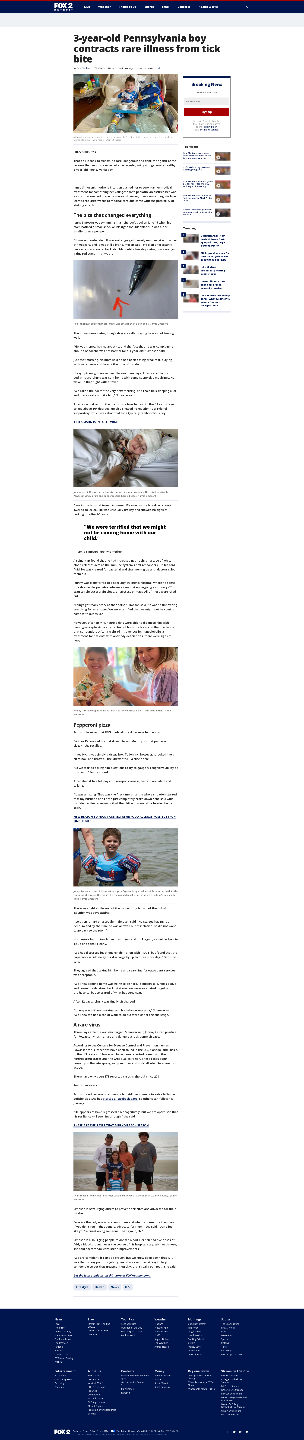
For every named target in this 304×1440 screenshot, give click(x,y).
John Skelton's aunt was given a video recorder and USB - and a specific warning (198, 184)
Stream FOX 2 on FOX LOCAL (99, 1325)
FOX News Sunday (63, 1358)
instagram (240, 1432)
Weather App (161, 1327)
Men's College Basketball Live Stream (234, 1399)
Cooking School (196, 1339)
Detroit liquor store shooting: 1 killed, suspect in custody (213, 284)
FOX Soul (92, 1334)
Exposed (125, 1392)
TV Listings (60, 1383)
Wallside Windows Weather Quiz (135, 1377)
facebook (228, 1432)
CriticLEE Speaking (63, 1379)
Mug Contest (194, 1331)
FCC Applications (96, 1402)
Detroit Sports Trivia (131, 1331)
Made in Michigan (63, 1335)
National (58, 1346)
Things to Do (61, 1354)
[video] (223, 156)
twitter (234, 1432)
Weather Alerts (162, 1331)
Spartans (225, 1339)
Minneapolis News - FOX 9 (201, 1388)
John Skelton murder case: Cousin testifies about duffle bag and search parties (197, 155)
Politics (58, 1361)
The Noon (193, 1327)
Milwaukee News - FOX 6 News (201, 1384)
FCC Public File (95, 1398)
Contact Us (93, 1379)
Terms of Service (209, 129)
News (115, 1287)
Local (57, 1323)
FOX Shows (60, 1375)
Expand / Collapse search (248, 6)
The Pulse (59, 1327)
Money (159, 1371)
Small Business (162, 1386)
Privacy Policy (210, 126)
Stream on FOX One (235, 1371)
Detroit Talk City (62, 1331)
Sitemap (92, 1413)
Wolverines (226, 1335)
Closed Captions (96, 1405)
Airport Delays (162, 1339)
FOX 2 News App (96, 1386)
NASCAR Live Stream (232, 1389)
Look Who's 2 (128, 1335)
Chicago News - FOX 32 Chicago (200, 1377)
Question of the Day (131, 1327)
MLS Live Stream (230, 1414)
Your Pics (127, 1319)
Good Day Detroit (197, 1323)
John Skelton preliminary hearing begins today (213, 270)
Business (59, 1350)
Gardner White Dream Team (132, 1384)
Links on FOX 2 (195, 1354)
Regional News (198, 1371)
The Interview (61, 1342)
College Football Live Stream (232, 1381)
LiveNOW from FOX (98, 1330)
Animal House (162, 1346)
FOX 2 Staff (93, 1375)
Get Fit (191, 1342)
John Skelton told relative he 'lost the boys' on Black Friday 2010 (197, 198)
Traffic (158, 1335)
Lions (224, 1331)
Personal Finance (163, 1375)
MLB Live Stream (230, 1386)
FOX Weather (99, 68)
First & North (228, 1327)
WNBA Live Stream (231, 1410)
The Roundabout (63, 1339)
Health (99, 1287)
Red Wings (226, 1350)
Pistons (225, 1342)
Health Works (195, 1335)
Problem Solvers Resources (102, 1409)
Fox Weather (161, 1342)
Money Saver (194, 1346)
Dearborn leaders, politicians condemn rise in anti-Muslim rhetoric (197, 212)
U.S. (127, 1287)
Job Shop (92, 1390)
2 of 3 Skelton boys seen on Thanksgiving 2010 (196, 168)
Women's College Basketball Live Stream (233, 1405)
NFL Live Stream (229, 1375)
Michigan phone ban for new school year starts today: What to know (215, 256)
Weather (161, 1319)
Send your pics (128, 1323)
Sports (226, 1319)
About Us (94, 1371)
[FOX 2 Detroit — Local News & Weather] (64, 7)
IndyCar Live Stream (231, 1393)
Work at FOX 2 (95, 1383)
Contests (59, 1386)
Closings (159, 1323)
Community (94, 1394)
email (247, 1432)
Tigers (224, 1346)
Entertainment (65, 1371)
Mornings (194, 1319)
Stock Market (161, 1383)
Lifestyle (112, 68)
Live (91, 1319)
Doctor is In (194, 1350)
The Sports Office (230, 1323)
